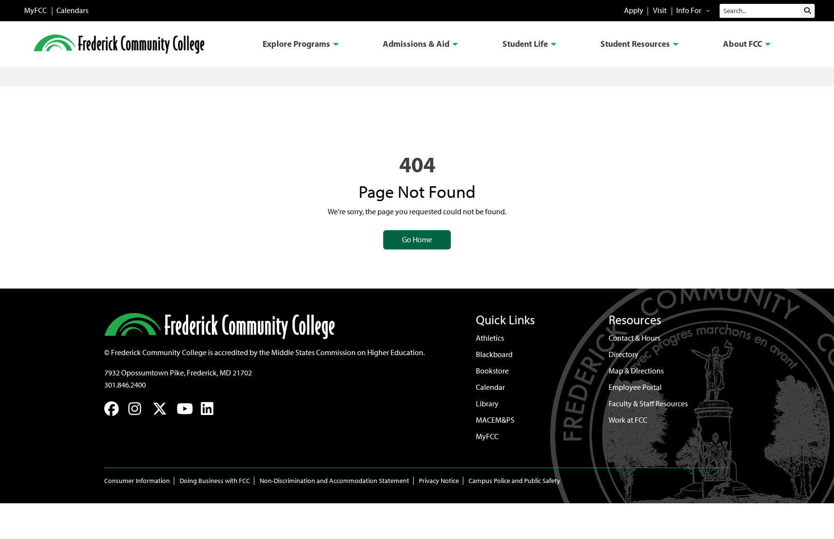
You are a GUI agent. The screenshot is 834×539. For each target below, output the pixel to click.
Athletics (490, 338)
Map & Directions (636, 370)
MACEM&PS (495, 420)
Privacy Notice (439, 481)
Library (487, 403)
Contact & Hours (634, 338)
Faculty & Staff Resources (648, 403)
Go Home (417, 239)
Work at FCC (628, 420)
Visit (660, 10)
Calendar (490, 387)
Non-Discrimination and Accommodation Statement (334, 481)
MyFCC (35, 10)
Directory (624, 354)
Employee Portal (635, 387)
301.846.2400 (125, 384)
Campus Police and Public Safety (514, 481)
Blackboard (494, 354)
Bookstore (492, 370)
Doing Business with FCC (215, 481)
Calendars (72, 10)
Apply (633, 10)
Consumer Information (137, 481)
